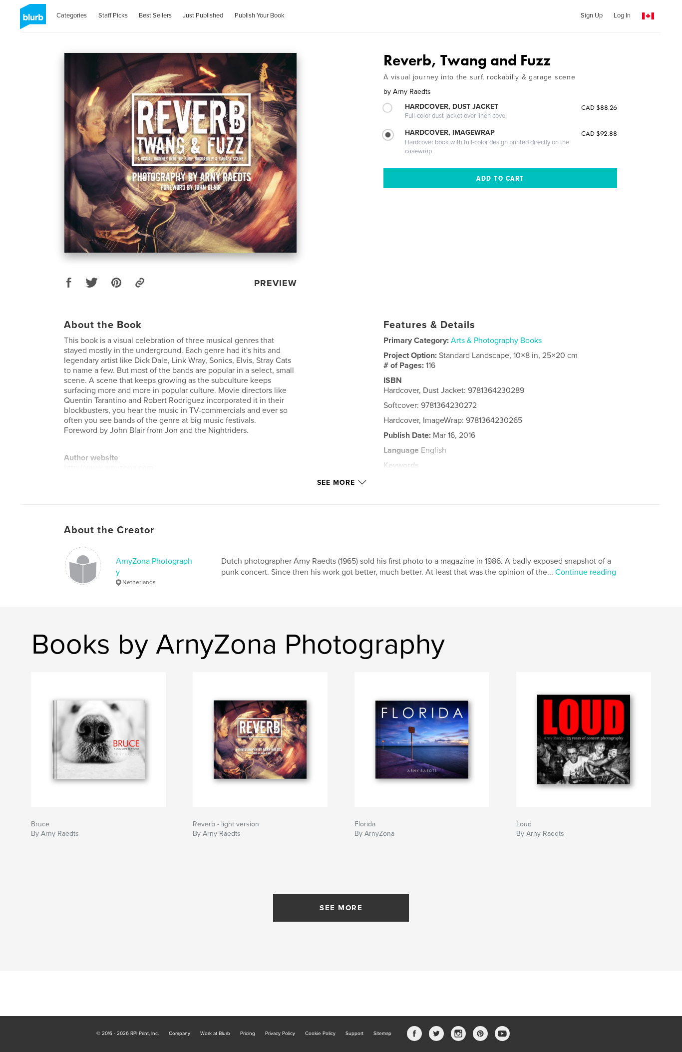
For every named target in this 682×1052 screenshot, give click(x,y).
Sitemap (382, 1034)
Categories (71, 15)
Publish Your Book (260, 15)
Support (354, 1034)
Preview (275, 283)
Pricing (247, 1034)
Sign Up (592, 15)
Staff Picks (113, 15)
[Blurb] (31, 20)
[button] (648, 16)
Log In (622, 15)
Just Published (203, 15)
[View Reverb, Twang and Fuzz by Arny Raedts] (180, 153)
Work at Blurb (215, 1034)
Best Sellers (155, 15)
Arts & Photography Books (496, 341)
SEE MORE (341, 907)
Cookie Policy (320, 1034)
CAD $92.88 (599, 133)
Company (179, 1034)
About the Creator (109, 530)
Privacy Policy (280, 1034)
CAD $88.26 (599, 107)
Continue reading (585, 572)
